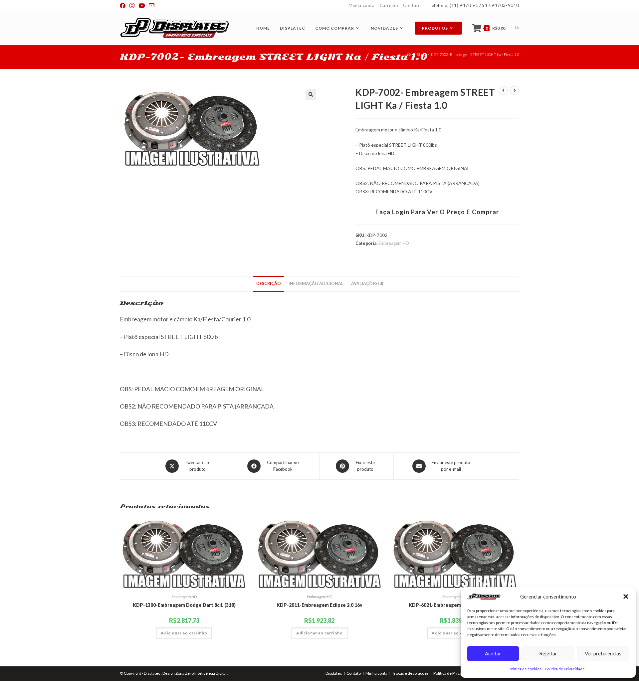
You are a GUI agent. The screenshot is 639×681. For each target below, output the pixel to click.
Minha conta (361, 5)
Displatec (333, 673)
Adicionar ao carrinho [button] (184, 632)
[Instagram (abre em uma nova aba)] (131, 5)
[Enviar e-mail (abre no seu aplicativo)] (151, 5)
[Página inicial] (409, 54)
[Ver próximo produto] (514, 90)
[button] (625, 596)
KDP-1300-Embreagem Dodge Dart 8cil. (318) (184, 605)
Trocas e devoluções (410, 673)
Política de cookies (525, 668)
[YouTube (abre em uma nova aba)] (141, 5)
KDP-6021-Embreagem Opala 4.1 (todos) (455, 605)
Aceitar (493, 653)
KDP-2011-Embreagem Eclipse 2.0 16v (319, 605)
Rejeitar (548, 653)
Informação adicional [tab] (316, 283)
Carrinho (389, 5)
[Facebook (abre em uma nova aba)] (123, 5)
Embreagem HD (393, 243)
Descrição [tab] (268, 283)
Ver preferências (603, 653)
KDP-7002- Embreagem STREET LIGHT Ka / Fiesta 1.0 (475, 54)
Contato (412, 5)
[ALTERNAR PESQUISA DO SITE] (517, 28)
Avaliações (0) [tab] (367, 283)
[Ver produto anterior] (503, 90)
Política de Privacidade (565, 668)
